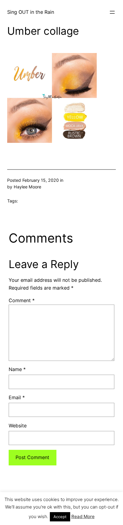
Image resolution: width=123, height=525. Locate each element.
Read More (83, 516)
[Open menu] (112, 12)
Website (18, 426)
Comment (22, 300)
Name (17, 369)
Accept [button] (60, 516)
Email (17, 397)
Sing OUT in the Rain (30, 12)
